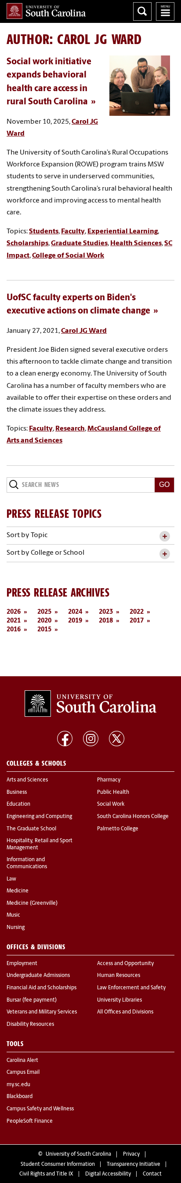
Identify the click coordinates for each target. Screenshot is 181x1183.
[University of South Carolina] (90, 703)
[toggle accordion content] (164, 536)
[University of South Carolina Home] (46, 11)
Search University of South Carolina (142, 11)
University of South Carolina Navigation (165, 11)
